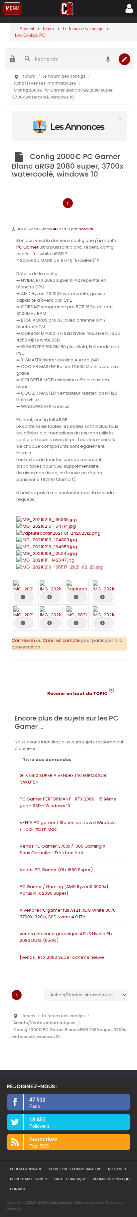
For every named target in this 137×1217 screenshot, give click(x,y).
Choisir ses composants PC (75, 1169)
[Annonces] (108, 59)
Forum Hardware (26, 1169)
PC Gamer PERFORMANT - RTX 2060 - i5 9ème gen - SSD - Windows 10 (68, 802)
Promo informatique (112, 1179)
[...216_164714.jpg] (46, 526)
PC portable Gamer (28, 1179)
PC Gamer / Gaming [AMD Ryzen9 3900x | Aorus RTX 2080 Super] (64, 889)
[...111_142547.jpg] (45, 560)
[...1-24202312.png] (58, 533)
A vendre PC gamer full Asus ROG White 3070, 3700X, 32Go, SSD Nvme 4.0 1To (68, 913)
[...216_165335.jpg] (46, 519)
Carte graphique (70, 1179)
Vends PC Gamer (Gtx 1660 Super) (56, 870)
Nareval (85, 229)
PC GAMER (117, 1169)
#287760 (61, 229)
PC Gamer (27, 247)
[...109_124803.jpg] (46, 540)
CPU (68, 300)
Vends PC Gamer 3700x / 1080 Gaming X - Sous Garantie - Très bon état (64, 849)
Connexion (23, 640)
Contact (18, 1189)
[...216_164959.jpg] (46, 546)
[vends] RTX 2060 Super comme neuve (62, 957)
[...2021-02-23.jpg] (59, 567)
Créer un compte (61, 640)
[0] (69, 126)
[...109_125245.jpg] (46, 553)
